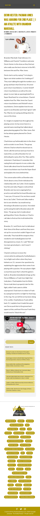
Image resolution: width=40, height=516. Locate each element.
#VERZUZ (18, 485)
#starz (28, 469)
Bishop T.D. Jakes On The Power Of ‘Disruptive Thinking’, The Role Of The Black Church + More (18, 352)
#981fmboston (10, 421)
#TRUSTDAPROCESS (25, 481)
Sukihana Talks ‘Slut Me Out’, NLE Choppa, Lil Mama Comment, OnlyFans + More (18, 389)
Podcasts (33, 32)
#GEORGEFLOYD (25, 437)
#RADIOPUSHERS (12, 457)
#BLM (27, 425)
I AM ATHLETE (21, 32)
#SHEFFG (11, 469)
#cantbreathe (12, 429)
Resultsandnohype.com (20, 511)
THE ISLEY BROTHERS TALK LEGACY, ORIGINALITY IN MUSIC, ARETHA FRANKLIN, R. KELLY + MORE (19, 377)
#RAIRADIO (11, 461)
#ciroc (22, 429)
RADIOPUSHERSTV (25, 493)
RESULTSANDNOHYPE (11, 497)
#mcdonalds (30, 449)
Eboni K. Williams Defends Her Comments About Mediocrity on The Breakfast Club (18, 371)
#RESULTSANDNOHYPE (24, 461)
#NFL (22, 453)
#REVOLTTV (11, 465)
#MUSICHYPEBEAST (12, 453)
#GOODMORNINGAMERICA (15, 441)
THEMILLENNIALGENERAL (27, 497)
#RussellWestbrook (24, 465)
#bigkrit (21, 421)
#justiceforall (25, 445)
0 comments (8, 34)
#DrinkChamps (13, 437)
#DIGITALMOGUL (19, 433)
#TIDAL (28, 477)
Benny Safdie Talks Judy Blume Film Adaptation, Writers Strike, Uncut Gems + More (18, 364)
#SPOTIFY (20, 469)
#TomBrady (12, 481)
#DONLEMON (30, 433)
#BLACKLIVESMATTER (16, 425)
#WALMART (27, 485)
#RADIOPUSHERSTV (25, 457)
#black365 (30, 421)
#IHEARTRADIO (13, 445)
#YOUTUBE (27, 489)
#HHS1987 (28, 441)
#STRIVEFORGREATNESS (19, 473)
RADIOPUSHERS (12, 493)
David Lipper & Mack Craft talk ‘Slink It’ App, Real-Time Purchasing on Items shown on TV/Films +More (19, 358)
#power (29, 453)
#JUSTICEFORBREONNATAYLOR (14, 449)
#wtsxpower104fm (15, 489)
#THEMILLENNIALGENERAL (16, 477)
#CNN (29, 429)
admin (7, 32)
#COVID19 (8, 433)
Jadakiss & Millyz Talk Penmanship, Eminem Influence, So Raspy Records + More (19, 383)
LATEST (28, 32)
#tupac (10, 485)
